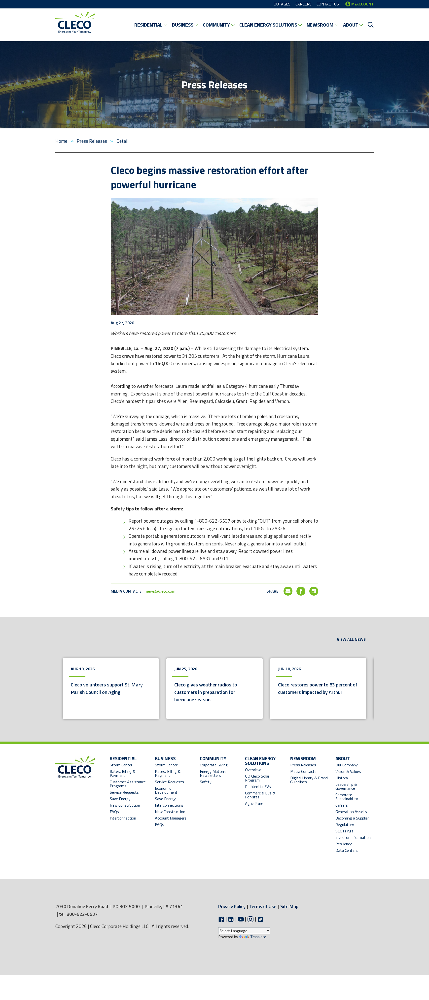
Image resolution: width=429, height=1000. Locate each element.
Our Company (346, 765)
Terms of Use (262, 906)
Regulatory (344, 824)
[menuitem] (150, 25)
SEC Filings (344, 831)
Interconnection (123, 818)
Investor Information (353, 837)
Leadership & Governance (346, 786)
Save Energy (120, 799)
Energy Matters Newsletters (213, 773)
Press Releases (92, 140)
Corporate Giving (214, 765)
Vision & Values (348, 771)
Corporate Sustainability (346, 797)
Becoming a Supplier (352, 818)
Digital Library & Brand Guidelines (309, 780)
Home (61, 140)
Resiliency (343, 844)
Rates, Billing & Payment (122, 773)
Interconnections (169, 805)
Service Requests (124, 792)
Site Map (289, 906)
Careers (341, 805)
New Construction (125, 805)
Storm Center (121, 765)
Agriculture (254, 803)
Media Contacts (303, 771)
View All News (351, 639)
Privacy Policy (232, 906)
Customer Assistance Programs (128, 784)
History (341, 778)
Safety (206, 782)
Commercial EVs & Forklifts (260, 795)
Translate (258, 936)
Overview (253, 770)
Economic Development (171, 790)
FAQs (114, 812)
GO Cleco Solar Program (257, 778)
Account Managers (170, 818)
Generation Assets (351, 812)
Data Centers (346, 850)
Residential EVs (258, 786)
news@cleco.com (160, 591)
